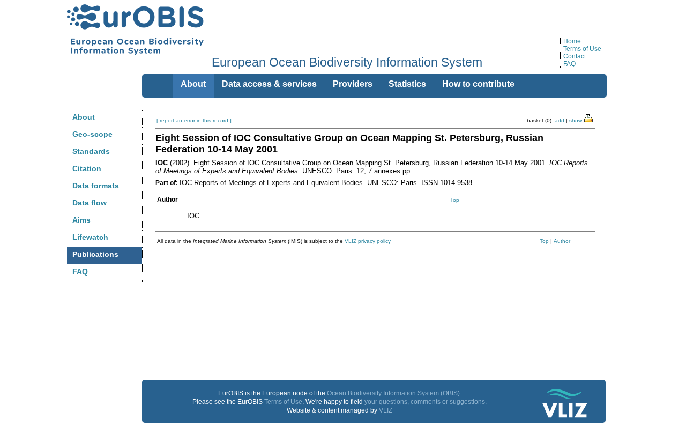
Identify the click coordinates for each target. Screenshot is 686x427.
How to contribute (478, 84)
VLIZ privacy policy (368, 241)
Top (454, 200)
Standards (91, 151)
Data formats (95, 185)
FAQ (569, 64)
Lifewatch (90, 237)
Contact (574, 56)
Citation (86, 168)
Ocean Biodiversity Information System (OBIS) (393, 393)
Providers (352, 84)
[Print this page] (589, 117)
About (83, 117)
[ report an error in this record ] (194, 120)
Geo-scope (92, 134)
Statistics (407, 84)
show (575, 120)
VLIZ (385, 410)
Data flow (89, 202)
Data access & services (269, 84)
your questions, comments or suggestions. (425, 402)
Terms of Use (582, 49)
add (559, 120)
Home (572, 41)
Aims (81, 220)
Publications (95, 254)
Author (562, 241)
